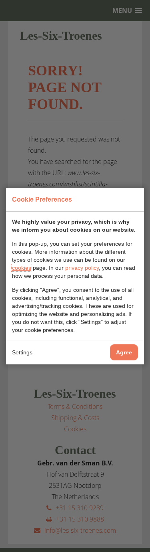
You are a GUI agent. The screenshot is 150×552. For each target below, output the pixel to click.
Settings (22, 352)
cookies (21, 268)
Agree (124, 352)
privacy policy (82, 268)
